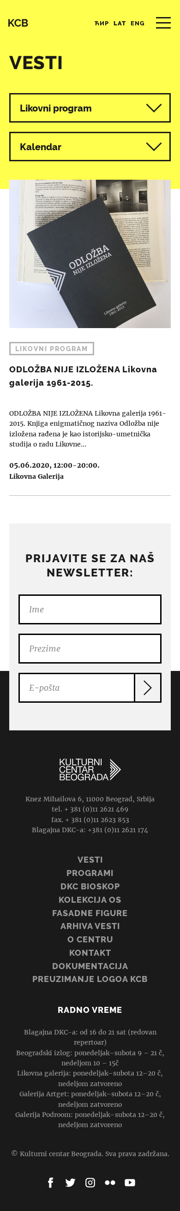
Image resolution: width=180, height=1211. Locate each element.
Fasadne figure (90, 913)
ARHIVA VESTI (90, 926)
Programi (90, 873)
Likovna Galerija (36, 476)
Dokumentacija (90, 966)
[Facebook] (50, 1182)
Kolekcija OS (90, 900)
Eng (138, 23)
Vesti (90, 859)
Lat (120, 23)
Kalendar (40, 147)
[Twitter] (70, 1182)
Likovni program (56, 108)
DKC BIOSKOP (90, 886)
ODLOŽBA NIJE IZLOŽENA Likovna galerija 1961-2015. (90, 331)
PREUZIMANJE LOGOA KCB (90, 979)
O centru (90, 939)
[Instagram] (90, 1182)
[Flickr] (110, 1182)
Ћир (102, 23)
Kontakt (90, 953)
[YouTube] (130, 1182)
